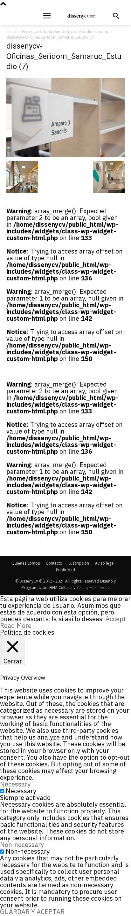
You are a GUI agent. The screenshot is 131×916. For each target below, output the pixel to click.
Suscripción (78, 563)
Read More (15, 625)
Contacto (54, 563)
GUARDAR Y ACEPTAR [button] (32, 911)
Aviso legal (104, 563)
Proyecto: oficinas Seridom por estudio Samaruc (65, 31)
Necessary (21, 791)
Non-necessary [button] (22, 844)
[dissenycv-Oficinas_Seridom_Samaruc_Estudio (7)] (65, 154)
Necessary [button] (15, 784)
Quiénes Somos (25, 563)
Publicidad (65, 570)
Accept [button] (116, 619)
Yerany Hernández (93, 587)
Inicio (11, 31)
